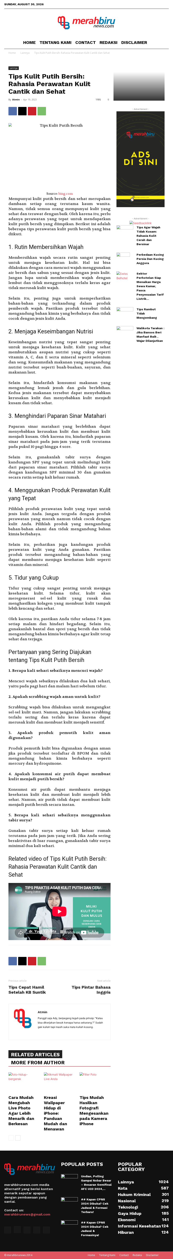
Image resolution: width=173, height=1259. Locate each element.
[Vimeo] (158, 4)
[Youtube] (165, 4)
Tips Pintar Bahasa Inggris (91, 990)
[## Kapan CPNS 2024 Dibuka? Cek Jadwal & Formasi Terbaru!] (69, 1203)
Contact (85, 42)
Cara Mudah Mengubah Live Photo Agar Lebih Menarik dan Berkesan (21, 1110)
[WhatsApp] (42, 111)
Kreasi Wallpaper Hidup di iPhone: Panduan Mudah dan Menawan (55, 1113)
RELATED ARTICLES (35, 1055)
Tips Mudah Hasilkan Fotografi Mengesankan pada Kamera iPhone (94, 1110)
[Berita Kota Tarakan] (86, 22)
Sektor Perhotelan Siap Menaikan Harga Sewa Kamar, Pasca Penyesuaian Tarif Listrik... (150, 286)
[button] (164, 43)
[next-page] (17, 1138)
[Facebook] (138, 4)
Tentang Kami (55, 42)
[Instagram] (145, 4)
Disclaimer (134, 42)
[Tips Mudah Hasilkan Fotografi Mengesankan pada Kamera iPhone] (95, 1082)
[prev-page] (11, 1138)
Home (29, 42)
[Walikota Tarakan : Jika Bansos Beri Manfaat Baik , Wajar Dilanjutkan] (124, 332)
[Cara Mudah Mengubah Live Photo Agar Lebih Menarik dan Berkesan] (23, 1082)
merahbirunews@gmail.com (27, 1214)
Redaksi (109, 42)
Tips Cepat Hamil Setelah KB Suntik (27, 990)
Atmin (16, 99)
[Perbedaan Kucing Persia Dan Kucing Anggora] (124, 260)
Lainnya (14, 68)
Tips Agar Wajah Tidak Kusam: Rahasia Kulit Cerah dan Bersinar (148, 236)
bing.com (65, 194)
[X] (152, 4)
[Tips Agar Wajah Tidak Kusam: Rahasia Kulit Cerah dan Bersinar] (124, 231)
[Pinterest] (32, 111)
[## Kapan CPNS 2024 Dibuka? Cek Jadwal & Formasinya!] (69, 1226)
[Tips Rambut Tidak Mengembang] (124, 313)
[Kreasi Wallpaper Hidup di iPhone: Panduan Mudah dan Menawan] (59, 1082)
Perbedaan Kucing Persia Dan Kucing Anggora (150, 259)
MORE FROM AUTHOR (38, 1063)
